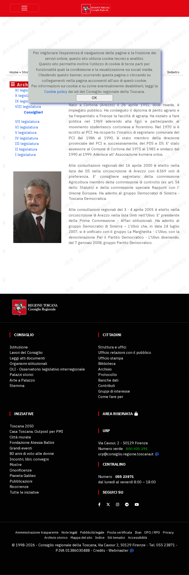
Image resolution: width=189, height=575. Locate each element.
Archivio (105, 369)
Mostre (16, 464)
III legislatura (27, 143)
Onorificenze (21, 470)
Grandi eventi (21, 448)
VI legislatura (26, 127)
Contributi (106, 385)
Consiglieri (33, 112)
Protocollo (107, 374)
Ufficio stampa (110, 358)
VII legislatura (27, 121)
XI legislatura (26, 90)
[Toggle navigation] (24, 8)
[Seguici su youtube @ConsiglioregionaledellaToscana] (137, 504)
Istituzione (19, 347)
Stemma (17, 385)
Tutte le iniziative (24, 492)
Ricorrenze (19, 486)
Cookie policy (55, 91)
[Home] (34, 310)
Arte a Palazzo (22, 380)
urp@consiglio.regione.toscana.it (126, 454)
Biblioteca (106, 363)
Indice (100, 537)
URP (106, 430)
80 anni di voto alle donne (32, 453)
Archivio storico (56, 537)
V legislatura (25, 132)
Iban (138, 532)
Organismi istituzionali (28, 363)
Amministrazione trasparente (37, 532)
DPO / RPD (152, 532)
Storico (27, 72)
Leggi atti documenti (27, 358)
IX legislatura (26, 101)
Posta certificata (119, 532)
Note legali (69, 532)
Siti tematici (116, 537)
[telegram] (127, 504)
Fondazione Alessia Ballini (32, 442)
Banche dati (108, 380)
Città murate (20, 437)
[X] (108, 504)
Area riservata (118, 413)
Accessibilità (137, 537)
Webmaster (118, 550)
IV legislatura (26, 138)
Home (14, 72)
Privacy (168, 532)
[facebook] (99, 504)
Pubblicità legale (92, 532)
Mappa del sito (81, 537)
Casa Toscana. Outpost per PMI (36, 431)
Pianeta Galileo (23, 475)
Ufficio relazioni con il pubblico (124, 352)
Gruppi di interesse (114, 391)
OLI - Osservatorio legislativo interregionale (47, 369)
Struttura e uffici (112, 347)
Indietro (173, 72)
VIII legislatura (28, 106)
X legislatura (25, 95)
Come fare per (110, 396)
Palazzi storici (21, 374)
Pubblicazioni (21, 481)
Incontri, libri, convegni (29, 459)
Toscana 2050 (22, 426)
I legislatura (25, 154)
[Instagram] (117, 504)
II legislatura (26, 149)
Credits (99, 550)
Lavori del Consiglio (26, 352)
